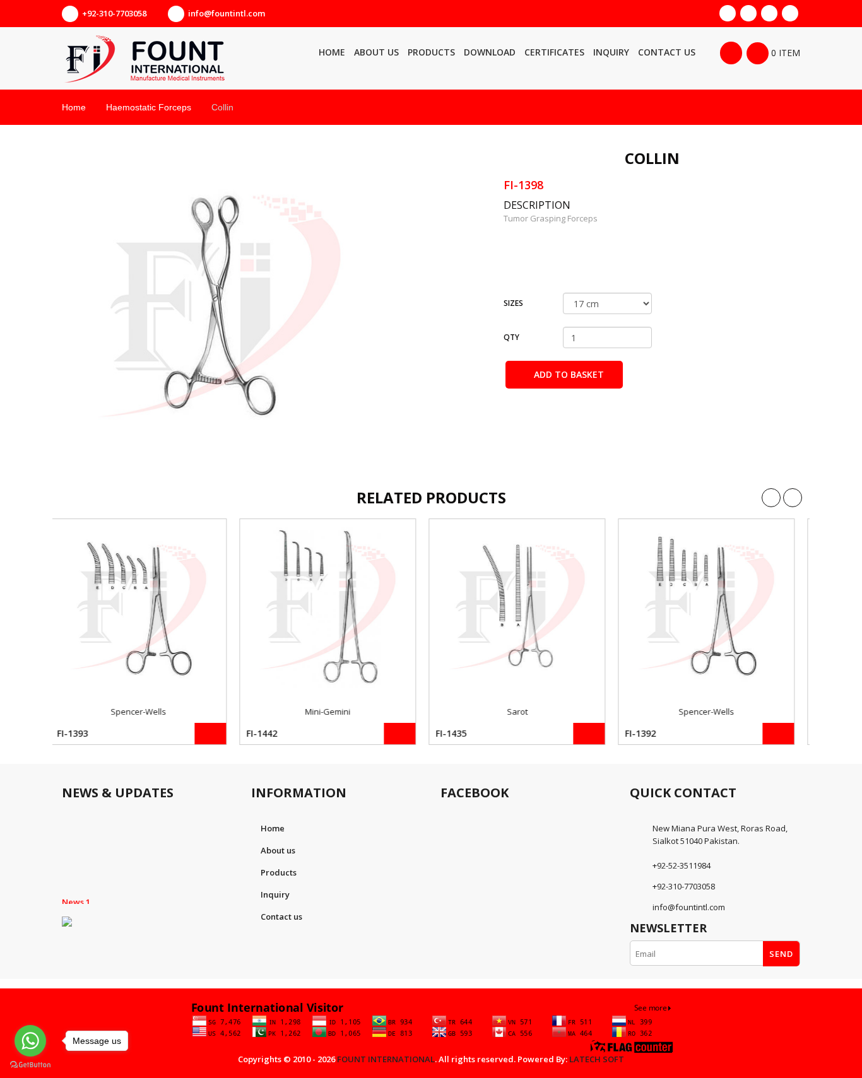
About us (278, 850)
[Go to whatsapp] (30, 1041)
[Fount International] (178, 58)
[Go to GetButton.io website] (30, 1065)
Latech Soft (596, 1059)
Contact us (281, 916)
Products (279, 872)
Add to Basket (567, 374)
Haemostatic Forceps (148, 107)
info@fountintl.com (226, 13)
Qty (511, 337)
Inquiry (275, 894)
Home (74, 107)
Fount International (386, 1059)
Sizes (513, 303)
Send (781, 953)
